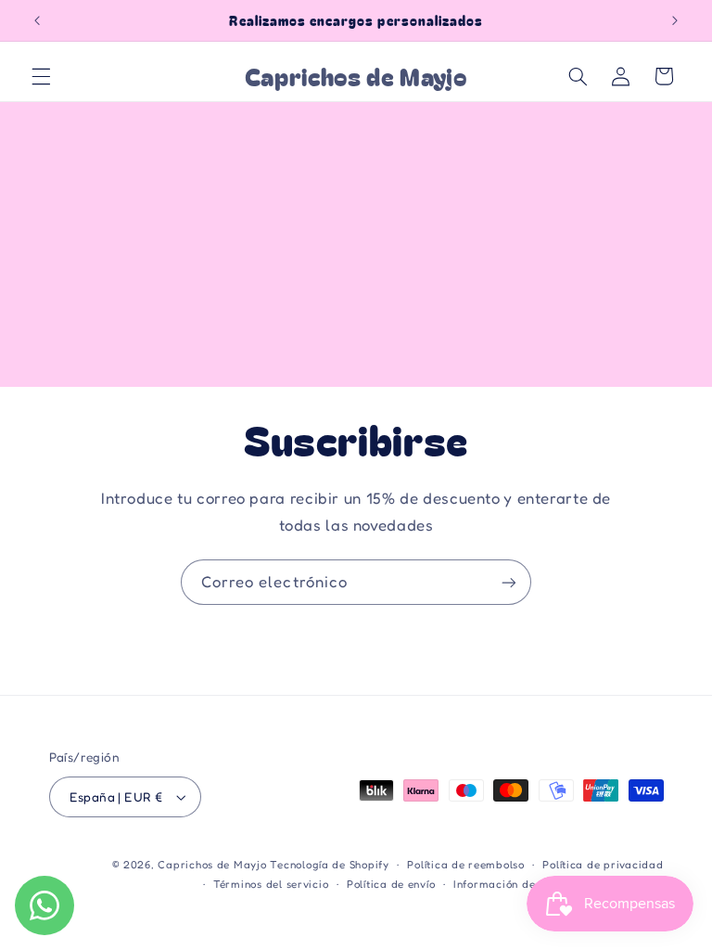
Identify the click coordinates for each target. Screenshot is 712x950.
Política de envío (391, 884)
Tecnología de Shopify (329, 864)
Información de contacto (519, 884)
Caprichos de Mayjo (212, 864)
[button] (40, 76)
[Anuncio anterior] (37, 20)
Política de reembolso (465, 864)
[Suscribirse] (509, 582)
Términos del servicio (270, 884)
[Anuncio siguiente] (675, 20)
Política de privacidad (602, 864)
